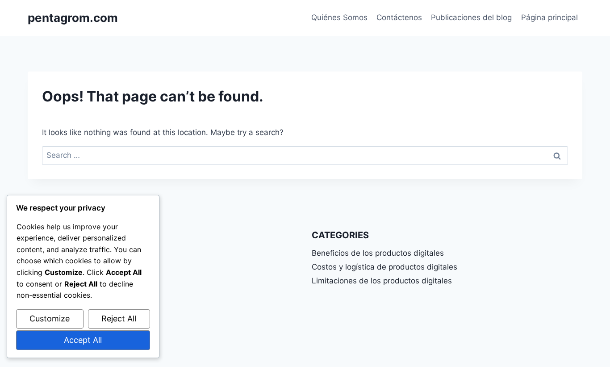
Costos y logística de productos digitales (384, 266)
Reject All (118, 318)
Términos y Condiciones (70, 284)
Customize (49, 318)
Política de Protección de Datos (84, 299)
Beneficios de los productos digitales (378, 253)
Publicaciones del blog (471, 17)
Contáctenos (399, 17)
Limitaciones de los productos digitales (382, 280)
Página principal (549, 17)
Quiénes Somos (339, 17)
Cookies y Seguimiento (68, 314)
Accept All (83, 340)
